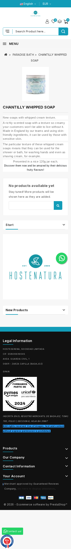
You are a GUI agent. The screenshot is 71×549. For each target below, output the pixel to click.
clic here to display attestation (36, 488)
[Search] (63, 31)
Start (10, 225)
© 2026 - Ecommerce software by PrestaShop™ (35, 504)
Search (58, 205)
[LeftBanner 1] (35, 266)
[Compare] (59, 21)
